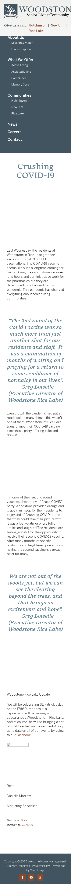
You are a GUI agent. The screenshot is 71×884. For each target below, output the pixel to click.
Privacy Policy (41, 866)
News (24, 820)
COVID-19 (27, 824)
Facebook (23, 735)
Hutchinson (37, 25)
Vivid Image (37, 870)
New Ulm (58, 25)
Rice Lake (36, 31)
